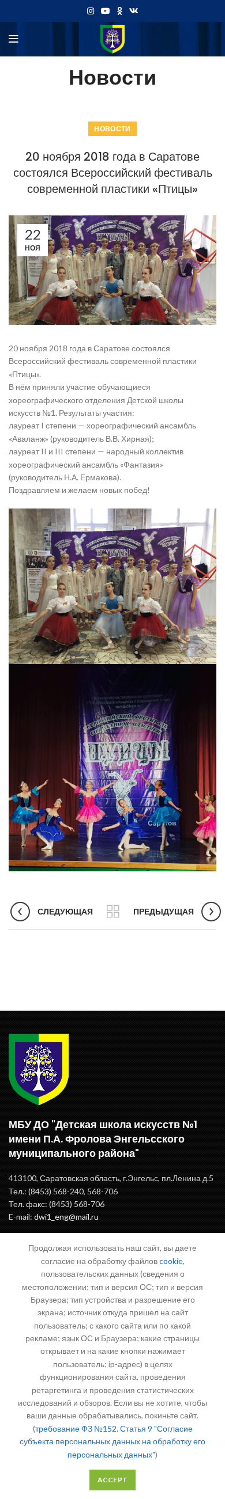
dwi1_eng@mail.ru (66, 1216)
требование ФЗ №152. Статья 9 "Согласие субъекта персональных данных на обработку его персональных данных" (112, 1441)
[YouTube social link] (105, 10)
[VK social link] (134, 10)
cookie (171, 1261)
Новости (112, 128)
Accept (112, 1479)
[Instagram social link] (90, 10)
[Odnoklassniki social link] (120, 10)
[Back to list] (113, 911)
